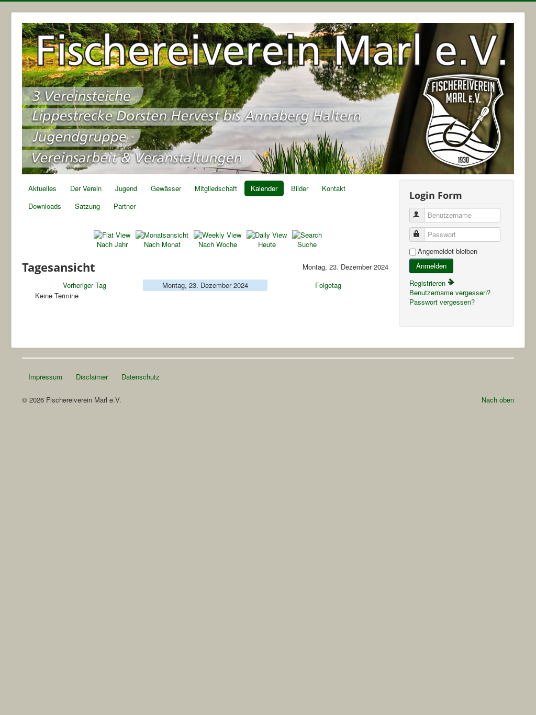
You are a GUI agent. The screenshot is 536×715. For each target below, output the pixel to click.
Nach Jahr (112, 244)
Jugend (126, 188)
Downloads (44, 206)
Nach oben (498, 400)
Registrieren (428, 283)
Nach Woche (217, 244)
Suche (307, 244)
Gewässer (166, 188)
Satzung (87, 206)
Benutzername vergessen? (449, 292)
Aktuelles (42, 188)
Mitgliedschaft (216, 188)
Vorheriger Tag (84, 285)
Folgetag (328, 285)
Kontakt (333, 188)
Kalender (264, 188)
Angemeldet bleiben (447, 251)
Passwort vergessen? (442, 302)
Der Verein (86, 188)
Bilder (299, 188)
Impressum (45, 377)
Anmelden (431, 266)
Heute (267, 244)
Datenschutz (140, 377)
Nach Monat (162, 244)
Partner (125, 206)
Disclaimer (92, 377)
